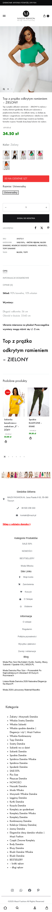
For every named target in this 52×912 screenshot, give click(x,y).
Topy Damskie (9, 248)
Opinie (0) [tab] (8, 285)
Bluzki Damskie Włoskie (21, 852)
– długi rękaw (16, 867)
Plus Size (14, 774)
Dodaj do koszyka (26, 218)
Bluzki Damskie (17, 855)
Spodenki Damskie (19, 767)
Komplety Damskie (19, 817)
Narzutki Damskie (18, 786)
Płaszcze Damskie (18, 778)
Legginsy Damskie (18, 797)
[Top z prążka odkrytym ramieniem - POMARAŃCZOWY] (6, 165)
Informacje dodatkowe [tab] (16, 278)
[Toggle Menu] (4, 16)
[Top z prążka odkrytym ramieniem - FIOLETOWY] (22, 155)
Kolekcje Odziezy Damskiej (24, 245)
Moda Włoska (17, 790)
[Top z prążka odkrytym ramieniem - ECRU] (14, 155)
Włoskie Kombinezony (20, 736)
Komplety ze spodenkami (22, 809)
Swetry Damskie (17, 743)
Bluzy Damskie (17, 848)
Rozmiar (14, 186)
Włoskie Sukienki (18, 724)
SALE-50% (21, 242)
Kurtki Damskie (17, 801)
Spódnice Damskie (19, 763)
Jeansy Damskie (17, 828)
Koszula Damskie (18, 805)
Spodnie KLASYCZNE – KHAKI (35, 423)
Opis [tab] (5, 271)
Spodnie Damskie (18, 755)
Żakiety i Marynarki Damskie (24, 716)
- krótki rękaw (32, 242)
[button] (4, 89)
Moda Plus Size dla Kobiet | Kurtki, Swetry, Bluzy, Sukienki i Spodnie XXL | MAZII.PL (25, 663)
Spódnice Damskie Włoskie (23, 759)
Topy (25, 252)
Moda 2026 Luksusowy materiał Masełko (21, 690)
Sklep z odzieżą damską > (17, 524)
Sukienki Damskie (18, 751)
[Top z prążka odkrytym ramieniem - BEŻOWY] (6, 155)
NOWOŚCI (42, 245)
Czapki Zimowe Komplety (22, 840)
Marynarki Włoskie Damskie (23, 794)
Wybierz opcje (5, 443)
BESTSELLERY (16, 859)
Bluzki (19, 252)
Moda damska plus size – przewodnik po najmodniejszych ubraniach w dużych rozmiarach (22, 673)
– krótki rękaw (17, 863)
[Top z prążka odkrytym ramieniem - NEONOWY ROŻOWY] (39, 155)
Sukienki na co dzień (20, 747)
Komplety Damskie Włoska (23, 813)
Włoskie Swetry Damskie (22, 720)
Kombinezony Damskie (20, 821)
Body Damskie (17, 844)
